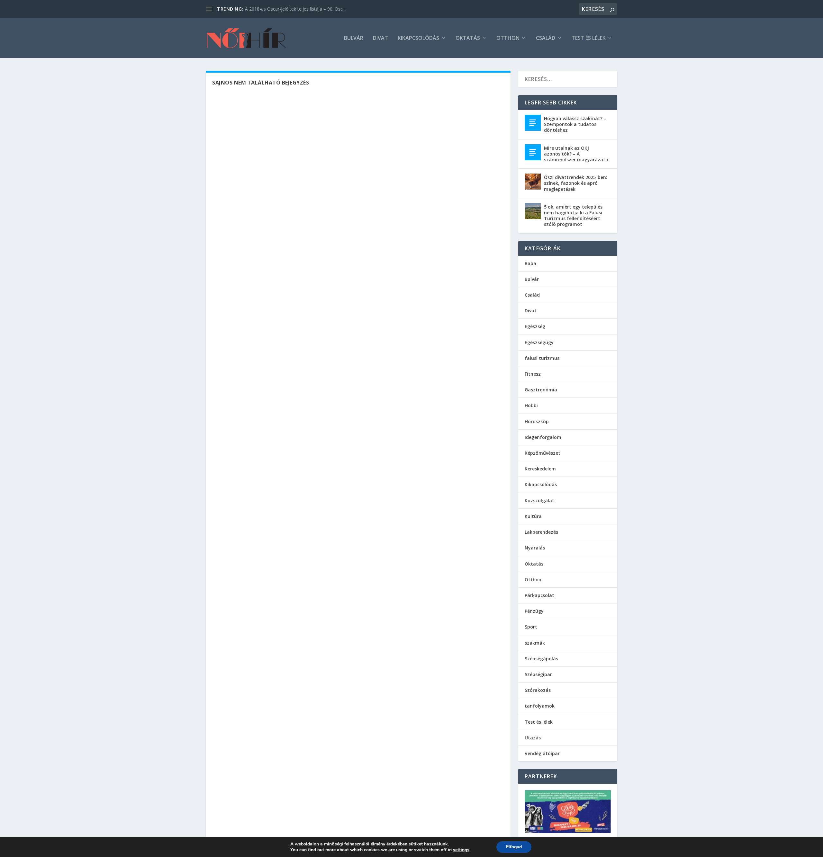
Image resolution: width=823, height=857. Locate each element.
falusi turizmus (542, 358)
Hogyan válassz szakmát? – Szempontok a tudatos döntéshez (575, 124)
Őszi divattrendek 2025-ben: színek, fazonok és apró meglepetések (575, 183)
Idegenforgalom (543, 437)
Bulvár (353, 38)
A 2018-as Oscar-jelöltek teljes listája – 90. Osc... (295, 9)
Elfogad (514, 847)
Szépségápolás (541, 659)
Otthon (508, 38)
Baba (530, 263)
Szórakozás (538, 690)
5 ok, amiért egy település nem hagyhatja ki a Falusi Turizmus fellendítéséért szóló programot (573, 216)
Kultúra (533, 516)
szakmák (535, 643)
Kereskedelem (540, 469)
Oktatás (468, 38)
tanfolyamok (540, 706)
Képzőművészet (542, 453)
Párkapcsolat (539, 595)
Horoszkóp (537, 421)
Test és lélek (589, 38)
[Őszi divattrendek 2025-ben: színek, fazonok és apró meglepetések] (533, 182)
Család (545, 38)
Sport (531, 627)
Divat (380, 38)
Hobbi (531, 405)
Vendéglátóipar (542, 753)
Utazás (533, 738)
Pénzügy (534, 611)
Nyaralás (535, 548)
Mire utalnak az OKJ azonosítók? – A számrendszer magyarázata (576, 154)
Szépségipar (538, 674)
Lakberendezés (541, 532)
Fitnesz (533, 374)
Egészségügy (539, 342)
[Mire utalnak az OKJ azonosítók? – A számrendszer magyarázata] (533, 152)
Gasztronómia (541, 390)
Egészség (535, 326)
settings (461, 850)
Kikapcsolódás (418, 38)
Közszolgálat (539, 500)
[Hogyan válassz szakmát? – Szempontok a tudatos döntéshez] (533, 123)
